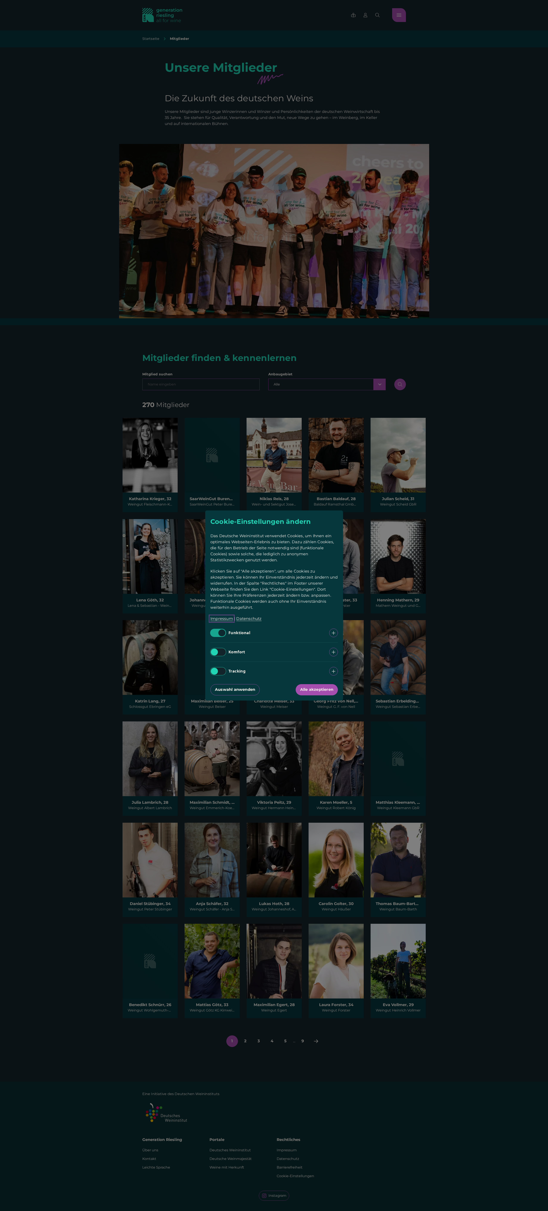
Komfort (236, 652)
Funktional (239, 632)
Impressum (221, 618)
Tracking (236, 671)
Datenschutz (248, 618)
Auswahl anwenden (235, 689)
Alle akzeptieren (316, 689)
